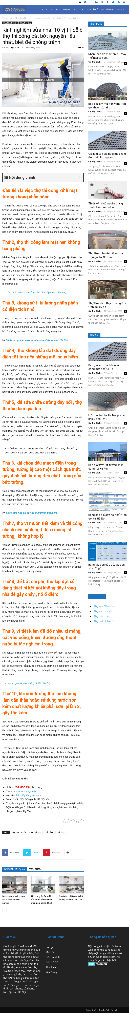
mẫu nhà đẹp (35, 832)
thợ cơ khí (9, 978)
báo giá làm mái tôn (27, 978)
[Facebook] (90, 2)
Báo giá (120, 9)
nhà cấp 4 (49, 832)
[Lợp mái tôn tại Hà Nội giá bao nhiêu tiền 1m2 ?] (107, 401)
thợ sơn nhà (33, 970)
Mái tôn (67, 9)
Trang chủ (7, 18)
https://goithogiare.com (28, 795)
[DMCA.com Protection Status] (98, 965)
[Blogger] (85, 2)
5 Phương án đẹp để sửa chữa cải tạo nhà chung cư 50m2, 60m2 (41, 899)
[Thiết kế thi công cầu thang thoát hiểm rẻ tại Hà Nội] (107, 190)
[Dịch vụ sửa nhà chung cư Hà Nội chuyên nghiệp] (14, 884)
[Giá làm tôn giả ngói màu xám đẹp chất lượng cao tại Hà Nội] (107, 140)
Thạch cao (79, 9)
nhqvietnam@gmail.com (26, 791)
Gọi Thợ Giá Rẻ (12, 47)
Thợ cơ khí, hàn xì (104, 621)
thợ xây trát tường (21, 967)
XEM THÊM (35, 869)
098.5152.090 (22, 787)
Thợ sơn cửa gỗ (103, 611)
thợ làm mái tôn (27, 974)
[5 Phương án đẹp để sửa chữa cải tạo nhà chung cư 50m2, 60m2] (43, 884)
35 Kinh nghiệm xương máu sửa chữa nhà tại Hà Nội (37, 340)
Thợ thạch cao (102, 616)
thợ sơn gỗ (11, 974)
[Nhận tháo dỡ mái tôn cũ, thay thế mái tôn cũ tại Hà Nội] (107, 40)
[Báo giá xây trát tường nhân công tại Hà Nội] (107, 451)
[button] (80, 2)
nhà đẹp (60, 832)
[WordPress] (118, 2)
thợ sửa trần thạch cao (20, 969)
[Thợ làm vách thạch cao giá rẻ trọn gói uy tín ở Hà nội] (107, 289)
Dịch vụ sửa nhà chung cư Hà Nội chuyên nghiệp (13, 899)
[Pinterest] (101, 2)
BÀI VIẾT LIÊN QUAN (14, 869)
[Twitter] (113, 2)
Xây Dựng (55, 9)
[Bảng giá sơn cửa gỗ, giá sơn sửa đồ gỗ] (107, 551)
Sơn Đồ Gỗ (93, 9)
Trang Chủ (91, 1010)
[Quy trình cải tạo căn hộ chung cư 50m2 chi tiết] (71, 884)
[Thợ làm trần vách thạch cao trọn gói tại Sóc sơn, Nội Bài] (107, 239)
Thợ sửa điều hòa (104, 606)
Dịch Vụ (44, 9)
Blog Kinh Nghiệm (23, 18)
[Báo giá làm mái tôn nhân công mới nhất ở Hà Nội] (107, 351)
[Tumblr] (107, 2)
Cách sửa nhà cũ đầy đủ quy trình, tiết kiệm (31, 512)
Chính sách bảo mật (108, 1010)
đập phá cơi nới (19, 832)
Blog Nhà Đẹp (25, 23)
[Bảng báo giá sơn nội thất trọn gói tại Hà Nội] (107, 501)
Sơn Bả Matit (107, 9)
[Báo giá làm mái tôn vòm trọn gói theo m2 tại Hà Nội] (107, 90)
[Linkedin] (96, 2)
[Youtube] (124, 2)
